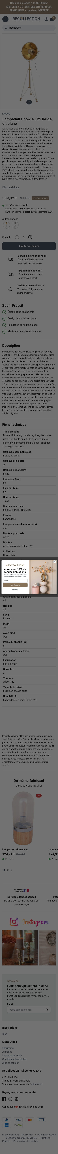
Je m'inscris (15, 585)
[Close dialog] (55, 562)
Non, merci (15, 589)
